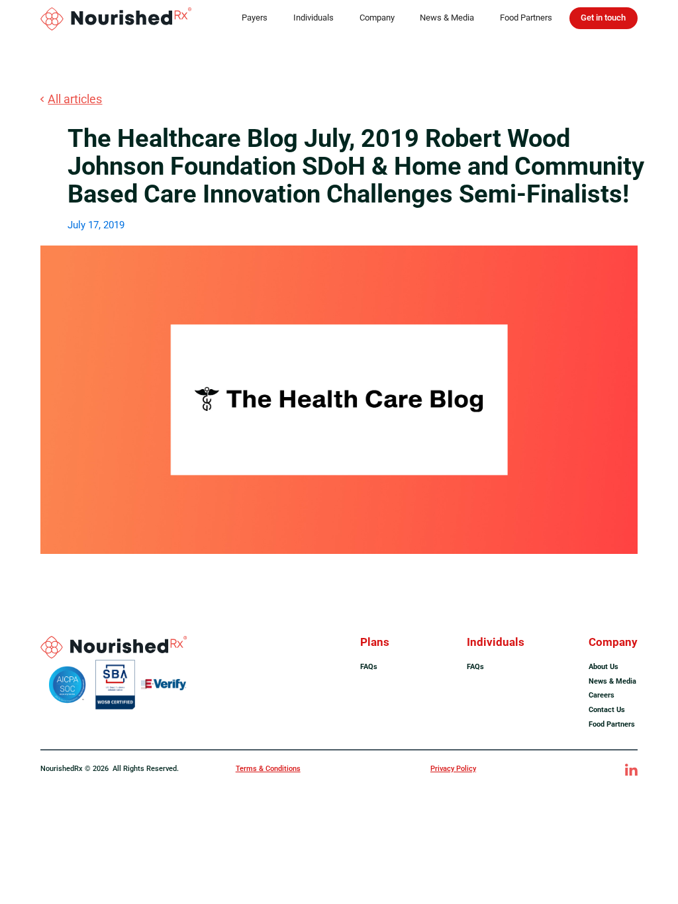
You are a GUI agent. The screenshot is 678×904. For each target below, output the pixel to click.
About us (603, 666)
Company (377, 18)
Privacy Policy (453, 768)
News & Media (447, 18)
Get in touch (603, 18)
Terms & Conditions (268, 768)
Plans (374, 642)
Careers (601, 695)
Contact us (607, 709)
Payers (254, 18)
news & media (612, 681)
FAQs (368, 666)
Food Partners (526, 18)
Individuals (313, 18)
